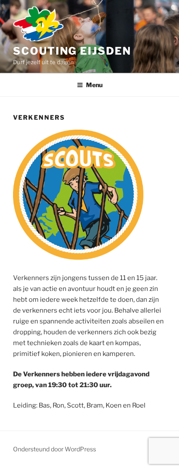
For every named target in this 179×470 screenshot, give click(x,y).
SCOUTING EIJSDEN (72, 51)
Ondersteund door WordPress (54, 449)
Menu (94, 84)
